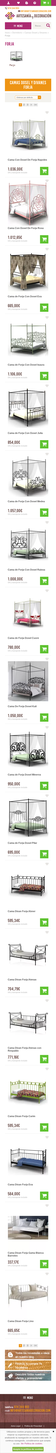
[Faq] (35, 3)
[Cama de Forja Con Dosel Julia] (28, 408)
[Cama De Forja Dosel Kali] (28, 681)
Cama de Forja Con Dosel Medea (26, 501)
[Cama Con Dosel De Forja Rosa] (28, 203)
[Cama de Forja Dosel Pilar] (28, 818)
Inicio (7, 32)
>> (35, 105)
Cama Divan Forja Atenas (22, 979)
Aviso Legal (15, 1426)
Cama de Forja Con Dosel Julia (25, 433)
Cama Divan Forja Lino (21, 1321)
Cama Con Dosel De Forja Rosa (26, 228)
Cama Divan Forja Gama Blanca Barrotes (26, 1254)
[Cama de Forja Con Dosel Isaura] (28, 339)
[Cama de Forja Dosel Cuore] (28, 613)
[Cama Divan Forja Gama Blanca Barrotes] (28, 1227)
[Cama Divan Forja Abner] (28, 886)
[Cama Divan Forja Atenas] (28, 954)
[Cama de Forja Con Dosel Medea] (28, 476)
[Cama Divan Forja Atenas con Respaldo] (28, 1023)
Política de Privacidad (33, 1426)
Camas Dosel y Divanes (35, 32)
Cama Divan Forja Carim (21, 1116)
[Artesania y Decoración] (28, 16)
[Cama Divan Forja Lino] (28, 1296)
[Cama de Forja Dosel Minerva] (28, 749)
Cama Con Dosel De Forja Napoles (27, 160)
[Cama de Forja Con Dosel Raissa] (28, 544)
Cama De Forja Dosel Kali (22, 706)
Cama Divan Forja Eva (20, 1184)
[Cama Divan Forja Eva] (28, 1159)
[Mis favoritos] (19, 3)
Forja (7, 35)
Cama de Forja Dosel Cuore (23, 638)
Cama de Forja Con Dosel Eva (25, 296)
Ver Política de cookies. (32, 1443)
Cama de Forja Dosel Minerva (24, 774)
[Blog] (27, 3)
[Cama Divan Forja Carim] (28, 1091)
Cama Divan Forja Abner (21, 911)
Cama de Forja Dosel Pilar (22, 843)
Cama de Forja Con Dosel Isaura (26, 365)
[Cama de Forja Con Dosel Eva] (28, 271)
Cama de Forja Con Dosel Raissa (26, 569)
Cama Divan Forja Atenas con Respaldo (24, 1049)
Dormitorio (17, 32)
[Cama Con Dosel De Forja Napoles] (28, 134)
